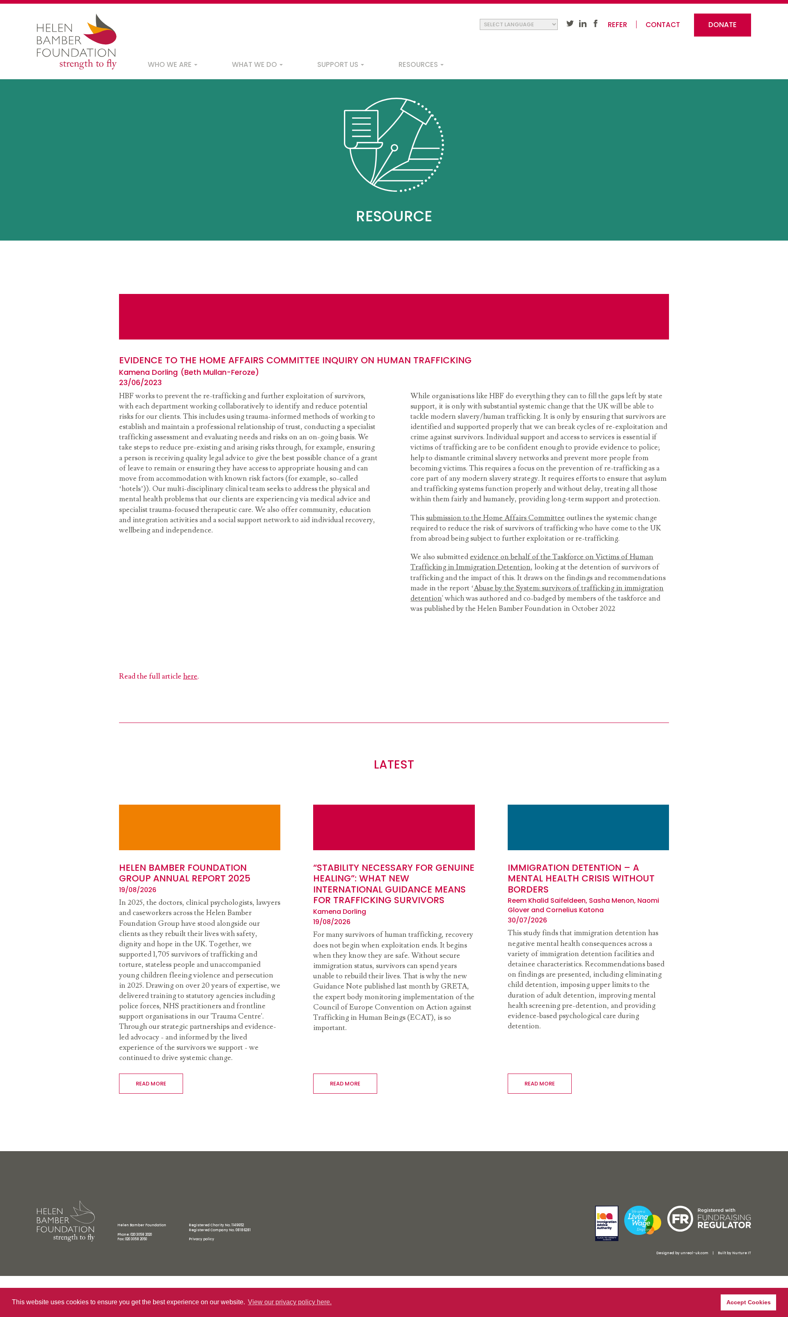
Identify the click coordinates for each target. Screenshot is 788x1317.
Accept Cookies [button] (748, 1302)
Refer (617, 25)
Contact (663, 25)
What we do (255, 64)
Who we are (170, 64)
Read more (151, 1084)
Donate (722, 25)
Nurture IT (741, 1253)
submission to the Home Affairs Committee (495, 518)
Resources (419, 64)
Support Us (338, 64)
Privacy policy (201, 1239)
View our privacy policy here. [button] (290, 1302)
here (190, 676)
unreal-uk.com (694, 1253)
